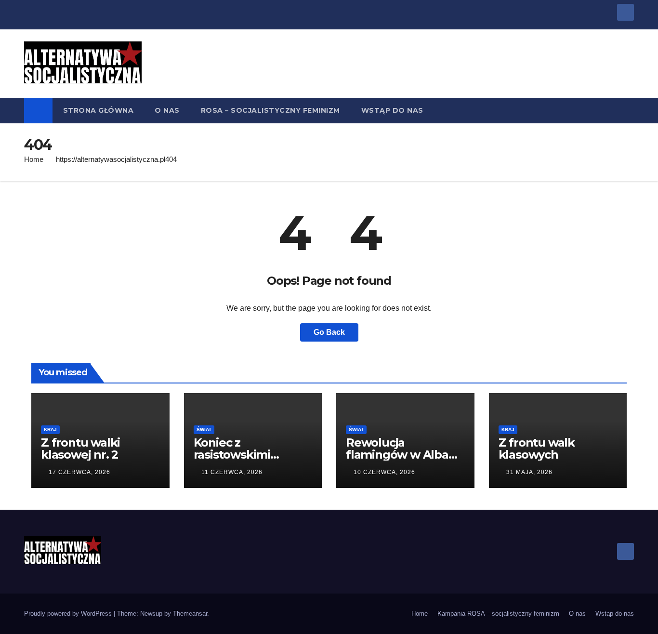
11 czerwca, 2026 (232, 472)
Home (33, 159)
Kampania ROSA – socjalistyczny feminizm (498, 613)
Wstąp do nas (392, 110)
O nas (167, 110)
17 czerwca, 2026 (79, 472)
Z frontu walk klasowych (537, 449)
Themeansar (190, 613)
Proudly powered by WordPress (69, 613)
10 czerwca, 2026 (384, 472)
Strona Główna (98, 110)
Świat (204, 429)
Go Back (329, 332)
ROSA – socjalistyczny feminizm (270, 110)
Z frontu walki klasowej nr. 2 (80, 449)
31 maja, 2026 (529, 472)
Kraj (50, 429)
